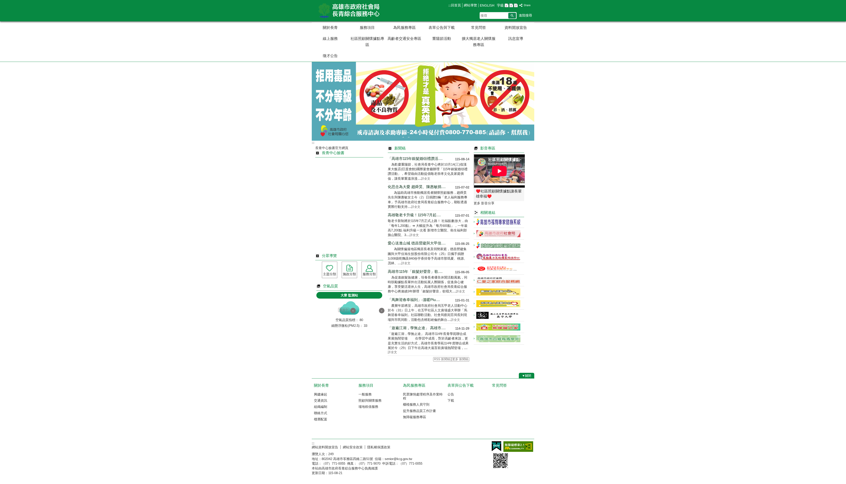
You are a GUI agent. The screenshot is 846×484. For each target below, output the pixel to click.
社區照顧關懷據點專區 (367, 42)
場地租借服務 (368, 406)
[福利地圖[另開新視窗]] (499, 245)
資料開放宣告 (516, 28)
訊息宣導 (515, 39)
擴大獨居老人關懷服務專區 (478, 42)
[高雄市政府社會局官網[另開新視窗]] (499, 233)
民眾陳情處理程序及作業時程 (423, 396)
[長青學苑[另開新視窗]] (499, 338)
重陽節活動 (441, 39)
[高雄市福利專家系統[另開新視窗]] (499, 221)
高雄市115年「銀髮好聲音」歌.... (415, 272)
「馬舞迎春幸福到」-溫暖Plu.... (414, 300)
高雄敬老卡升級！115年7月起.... (414, 215)
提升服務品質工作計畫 (419, 411)
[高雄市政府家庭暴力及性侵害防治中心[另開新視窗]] (499, 256)
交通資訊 (320, 400)
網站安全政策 (353, 447)
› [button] (381, 310)
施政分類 (349, 274)
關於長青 (330, 28)
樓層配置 (320, 419)
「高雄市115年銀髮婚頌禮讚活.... (415, 159)
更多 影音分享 (484, 203)
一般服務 (365, 394)
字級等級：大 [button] (516, 5)
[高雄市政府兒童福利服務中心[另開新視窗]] (499, 268)
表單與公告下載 (460, 385)
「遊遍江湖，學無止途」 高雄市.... (417, 328)
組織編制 (320, 406)
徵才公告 (330, 56)
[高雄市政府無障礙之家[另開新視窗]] (499, 327)
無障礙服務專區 (414, 417)
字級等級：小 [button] (506, 5)
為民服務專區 (404, 28)
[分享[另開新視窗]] (525, 5)
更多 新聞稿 (460, 359)
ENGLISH (487, 5)
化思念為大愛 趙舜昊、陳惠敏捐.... (417, 187)
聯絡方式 (320, 413)
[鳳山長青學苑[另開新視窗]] (499, 315)
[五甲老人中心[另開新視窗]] (499, 303)
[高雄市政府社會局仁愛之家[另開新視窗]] (499, 280)
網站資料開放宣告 (325, 447)
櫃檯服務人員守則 (416, 404)
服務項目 (367, 28)
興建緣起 (320, 394)
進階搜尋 (525, 15)
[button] (512, 15)
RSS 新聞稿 (442, 359)
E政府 (496, 446)
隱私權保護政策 (378, 447)
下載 (450, 400)
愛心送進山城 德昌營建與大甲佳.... (417, 243)
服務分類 (369, 274)
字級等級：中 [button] (511, 5)
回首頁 (456, 5)
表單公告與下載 (442, 28)
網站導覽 (470, 5)
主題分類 (329, 274)
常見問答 (478, 28)
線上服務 (330, 39)
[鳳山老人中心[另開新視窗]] (499, 292)
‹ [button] (353, 310)
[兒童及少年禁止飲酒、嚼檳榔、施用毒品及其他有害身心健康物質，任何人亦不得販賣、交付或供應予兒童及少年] (423, 101)
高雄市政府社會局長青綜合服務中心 (349, 10)
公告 (450, 394)
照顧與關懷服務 (370, 400)
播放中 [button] (343, 310)
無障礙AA (518, 446)
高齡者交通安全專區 (404, 39)
